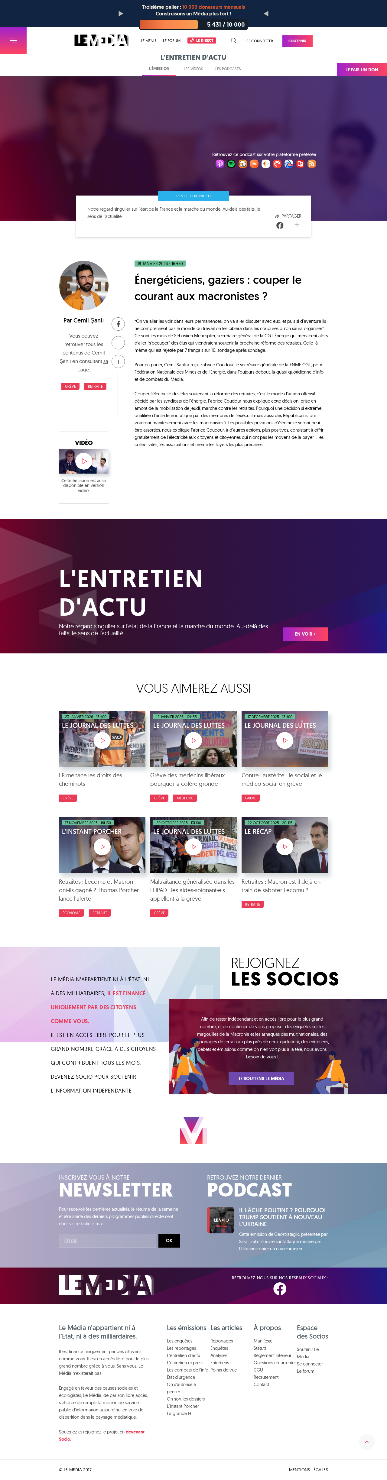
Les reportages (181, 1348)
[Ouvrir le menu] (13, 40)
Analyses (218, 1355)
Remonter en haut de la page (367, 1442)
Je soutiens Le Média (261, 1079)
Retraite (95, 386)
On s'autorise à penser (181, 1387)
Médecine (185, 798)
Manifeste (263, 1341)
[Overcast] (243, 165)
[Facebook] (280, 226)
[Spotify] (231, 165)
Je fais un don (362, 70)
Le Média (106, 1285)
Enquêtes (219, 1348)
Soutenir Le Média (308, 1352)
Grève (70, 386)
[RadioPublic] (300, 165)
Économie (71, 913)
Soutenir (297, 41)
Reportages (221, 1341)
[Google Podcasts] (266, 165)
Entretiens (219, 1362)
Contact (261, 1384)
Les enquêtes (179, 1341)
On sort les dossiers (186, 1399)
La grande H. (179, 1413)
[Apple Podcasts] (220, 165)
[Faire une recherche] (233, 41)
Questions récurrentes (275, 1362)
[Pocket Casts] (277, 165)
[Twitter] (289, 226)
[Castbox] (254, 165)
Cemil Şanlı (88, 320)
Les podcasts (228, 68)
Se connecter (259, 40)
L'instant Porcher (183, 1406)
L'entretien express (185, 1362)
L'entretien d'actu (193, 195)
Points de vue (223, 1370)
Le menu (148, 40)
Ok (169, 1241)
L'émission (159, 68)
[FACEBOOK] (280, 1289)
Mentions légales (308, 1469)
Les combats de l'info (187, 1370)
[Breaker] (289, 165)
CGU (258, 1370)
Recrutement (266, 1377)
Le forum (171, 40)
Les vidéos (193, 68)
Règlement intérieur (272, 1355)
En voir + (305, 634)
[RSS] (311, 165)
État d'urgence (181, 1377)
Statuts (260, 1348)
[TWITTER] (302, 1289)
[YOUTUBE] (323, 1289)
